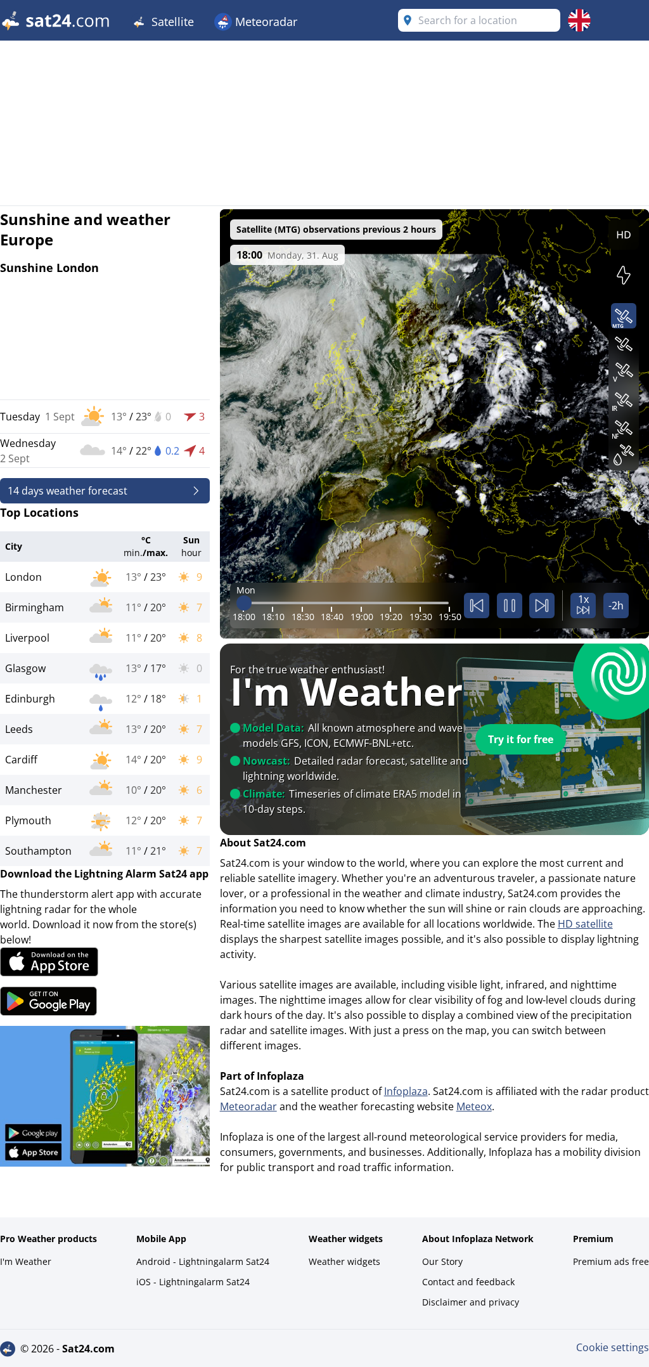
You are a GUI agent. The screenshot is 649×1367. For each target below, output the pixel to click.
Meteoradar (264, 21)
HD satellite (585, 924)
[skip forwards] (542, 605)
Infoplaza (406, 1091)
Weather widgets (344, 1261)
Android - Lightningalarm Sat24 (202, 1261)
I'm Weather (25, 1261)
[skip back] (476, 605)
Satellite (171, 21)
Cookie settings (612, 1347)
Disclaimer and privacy (470, 1302)
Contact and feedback (468, 1282)
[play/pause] (509, 605)
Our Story (442, 1261)
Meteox (474, 1106)
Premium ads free (611, 1261)
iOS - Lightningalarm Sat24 (193, 1282)
